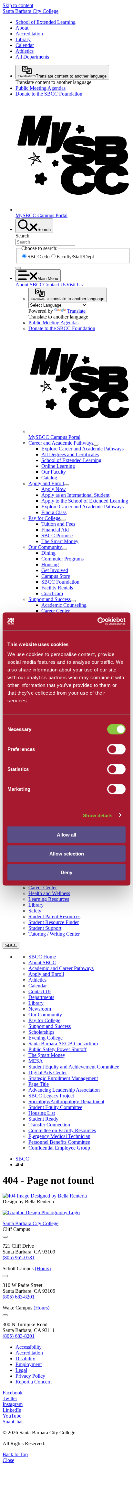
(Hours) (43, 1268)
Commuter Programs (62, 558)
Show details (97, 815)
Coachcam (52, 593)
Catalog (49, 477)
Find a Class (53, 512)
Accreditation (29, 33)
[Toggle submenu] (95, 445)
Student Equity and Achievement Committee (73, 1066)
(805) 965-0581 (19, 1257)
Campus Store (55, 576)
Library (23, 39)
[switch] (116, 749)
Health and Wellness (49, 893)
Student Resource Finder (53, 922)
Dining (48, 553)
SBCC (22, 1158)
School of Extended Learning (45, 22)
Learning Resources (48, 899)
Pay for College (44, 518)
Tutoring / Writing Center (54, 934)
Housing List (41, 1113)
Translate (76, 311)
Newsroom (39, 1009)
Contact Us (54, 284)
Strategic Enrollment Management (63, 1078)
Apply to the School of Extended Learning (84, 501)
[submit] (18, 268)
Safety (34, 910)
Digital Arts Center (47, 1072)
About (21, 28)
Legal (21, 1370)
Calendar (24, 45)
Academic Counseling (64, 605)
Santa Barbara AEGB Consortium (63, 1043)
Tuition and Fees (58, 524)
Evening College (45, 1037)
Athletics (24, 51)
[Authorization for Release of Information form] (45, 1195)
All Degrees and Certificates (70, 454)
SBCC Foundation (60, 582)
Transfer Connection (49, 1124)
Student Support (44, 928)
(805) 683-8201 (19, 1296)
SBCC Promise (57, 535)
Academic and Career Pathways (61, 968)
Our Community (45, 547)
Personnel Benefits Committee (59, 1142)
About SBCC (29, 284)
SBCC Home (42, 956)
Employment (28, 1364)
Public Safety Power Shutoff (57, 1049)
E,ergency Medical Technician (59, 1136)
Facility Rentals (57, 587)
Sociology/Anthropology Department (66, 1101)
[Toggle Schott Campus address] (5, 1276)
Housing (50, 564)
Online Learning (58, 466)
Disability (25, 1358)
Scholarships (41, 1032)
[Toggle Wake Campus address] (5, 1315)
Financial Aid (55, 529)
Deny (66, 872)
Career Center (55, 611)
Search (22, 235)
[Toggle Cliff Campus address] (5, 1237)
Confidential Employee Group (59, 1148)
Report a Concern (33, 1381)
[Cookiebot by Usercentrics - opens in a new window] (97, 621)
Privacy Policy (30, 1376)
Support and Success (49, 599)
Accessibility (28, 1347)
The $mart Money (46, 1055)
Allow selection (66, 853)
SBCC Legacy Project (51, 1095)
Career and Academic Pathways (60, 443)
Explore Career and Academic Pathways (82, 448)
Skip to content (18, 5)
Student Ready (43, 1119)
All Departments (32, 57)
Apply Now (53, 489)
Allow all (66, 834)
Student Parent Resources (54, 916)
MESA (35, 1061)
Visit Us (74, 284)
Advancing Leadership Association (64, 1090)
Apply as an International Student (75, 495)
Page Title (38, 1084)
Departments (41, 997)
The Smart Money (59, 541)
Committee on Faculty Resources (62, 1130)
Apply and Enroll (46, 483)
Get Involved (54, 570)
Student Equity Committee (55, 1107)
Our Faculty (53, 472)
